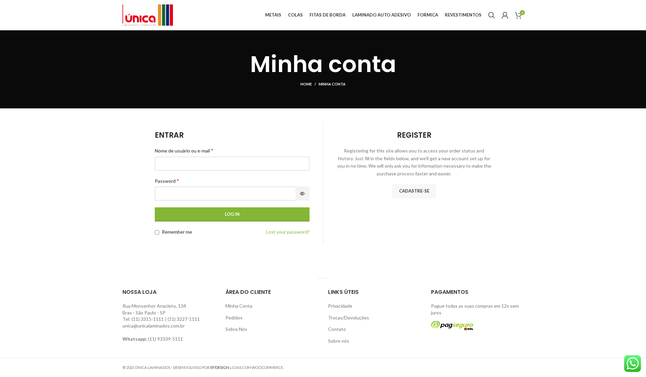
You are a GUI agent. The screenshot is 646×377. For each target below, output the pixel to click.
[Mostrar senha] (302, 193)
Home (306, 84)
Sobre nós (338, 341)
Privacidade (340, 306)
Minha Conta (238, 306)
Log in (232, 214)
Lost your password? (288, 232)
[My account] (505, 15)
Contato (337, 329)
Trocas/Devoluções (348, 317)
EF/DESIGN (219, 367)
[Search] (491, 15)
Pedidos (234, 317)
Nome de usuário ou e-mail (184, 150)
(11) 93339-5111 (165, 339)
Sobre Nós (236, 329)
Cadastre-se (414, 191)
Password (167, 180)
